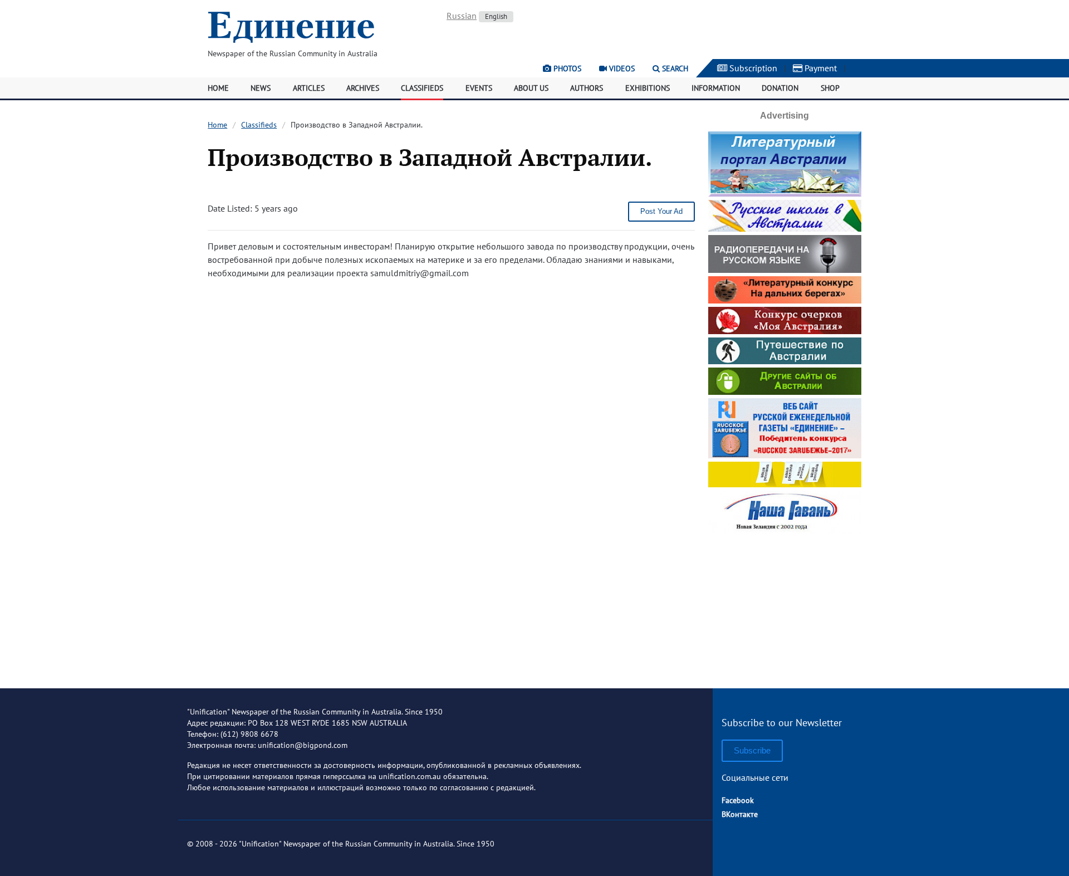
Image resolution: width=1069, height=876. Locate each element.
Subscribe (752, 750)
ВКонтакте (740, 814)
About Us (531, 88)
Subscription (752, 68)
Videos (621, 68)
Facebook (738, 800)
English (496, 16)
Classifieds (422, 88)
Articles (309, 88)
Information (716, 88)
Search (674, 68)
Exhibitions (647, 88)
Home (218, 88)
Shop (830, 88)
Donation (780, 88)
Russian (462, 15)
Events (478, 88)
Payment (819, 68)
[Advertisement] (784, 606)
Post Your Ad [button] (661, 211)
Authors (586, 88)
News (261, 88)
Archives (362, 88)
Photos (566, 68)
